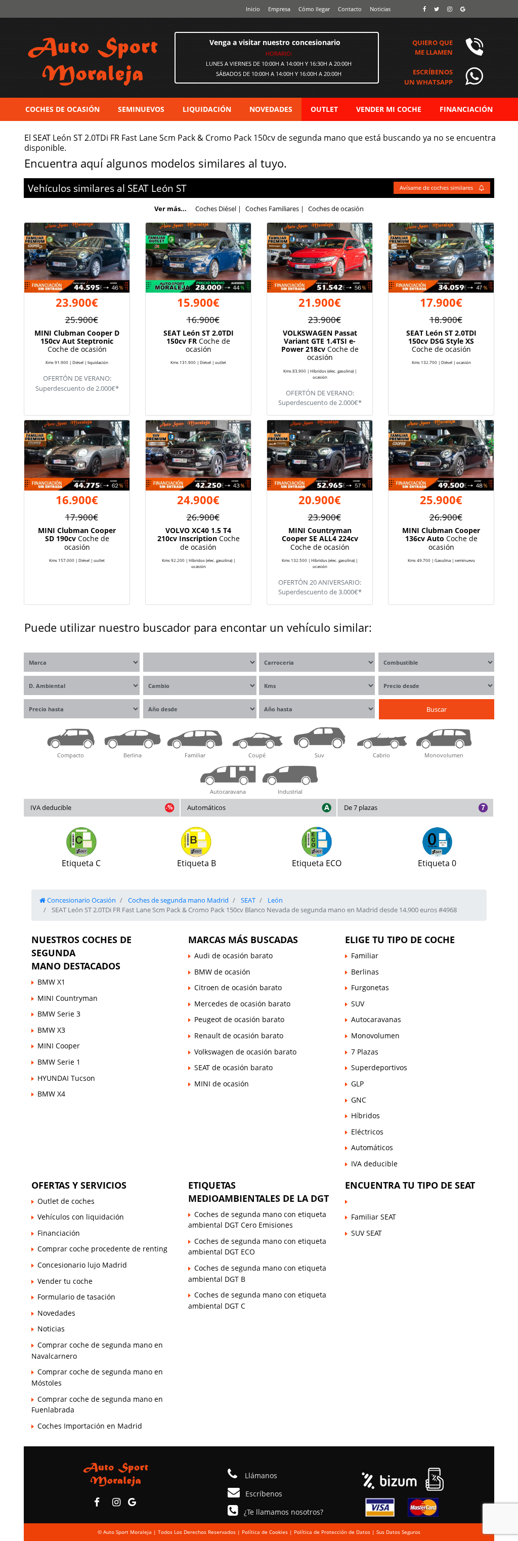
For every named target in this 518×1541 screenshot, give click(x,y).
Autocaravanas (376, 1019)
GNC (358, 1100)
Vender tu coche (65, 1281)
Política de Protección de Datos (332, 1531)
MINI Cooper (58, 1045)
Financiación (58, 1233)
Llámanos (260, 1475)
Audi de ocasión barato (233, 955)
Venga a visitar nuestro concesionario (274, 42)
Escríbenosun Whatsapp (428, 76)
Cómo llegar (314, 9)
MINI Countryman (67, 998)
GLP (357, 1083)
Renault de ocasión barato (238, 1035)
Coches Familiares (272, 208)
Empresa (279, 9)
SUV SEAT (366, 1233)
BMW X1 (51, 982)
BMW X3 (51, 1030)
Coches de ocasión (336, 208)
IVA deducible (50, 807)
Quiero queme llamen (432, 47)
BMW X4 (51, 1094)
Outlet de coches (66, 1201)
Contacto (350, 9)
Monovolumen (375, 1035)
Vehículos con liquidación (80, 1217)
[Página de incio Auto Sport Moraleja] (116, 1473)
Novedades (56, 1313)
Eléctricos (367, 1132)
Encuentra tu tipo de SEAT (410, 1185)
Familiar (364, 955)
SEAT (138, 188)
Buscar (436, 709)
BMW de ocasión (222, 972)
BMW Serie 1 (58, 1062)
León (162, 188)
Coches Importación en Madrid (89, 1426)
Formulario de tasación (76, 1297)
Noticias (380, 9)
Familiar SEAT (373, 1217)
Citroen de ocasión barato (238, 987)
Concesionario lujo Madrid (82, 1265)
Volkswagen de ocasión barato (245, 1052)
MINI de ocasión (221, 1083)
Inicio (253, 9)
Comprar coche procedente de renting (102, 1248)
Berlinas (365, 972)
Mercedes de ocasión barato (242, 1003)
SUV (357, 1003)
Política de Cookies (265, 1531)
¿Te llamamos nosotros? (283, 1512)
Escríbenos (263, 1493)
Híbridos (365, 1115)
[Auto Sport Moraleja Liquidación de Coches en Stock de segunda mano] (125, 60)
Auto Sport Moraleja (127, 1531)
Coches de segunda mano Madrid (177, 900)
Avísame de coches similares (437, 187)
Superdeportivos (379, 1067)
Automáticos (206, 807)
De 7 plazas (360, 807)
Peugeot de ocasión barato (239, 1019)
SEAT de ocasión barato (233, 1067)
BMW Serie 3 (58, 1014)
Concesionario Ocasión (81, 900)
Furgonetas (370, 987)
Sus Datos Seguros (398, 1531)
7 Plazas (364, 1052)
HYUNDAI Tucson (66, 1078)
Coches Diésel (215, 208)
